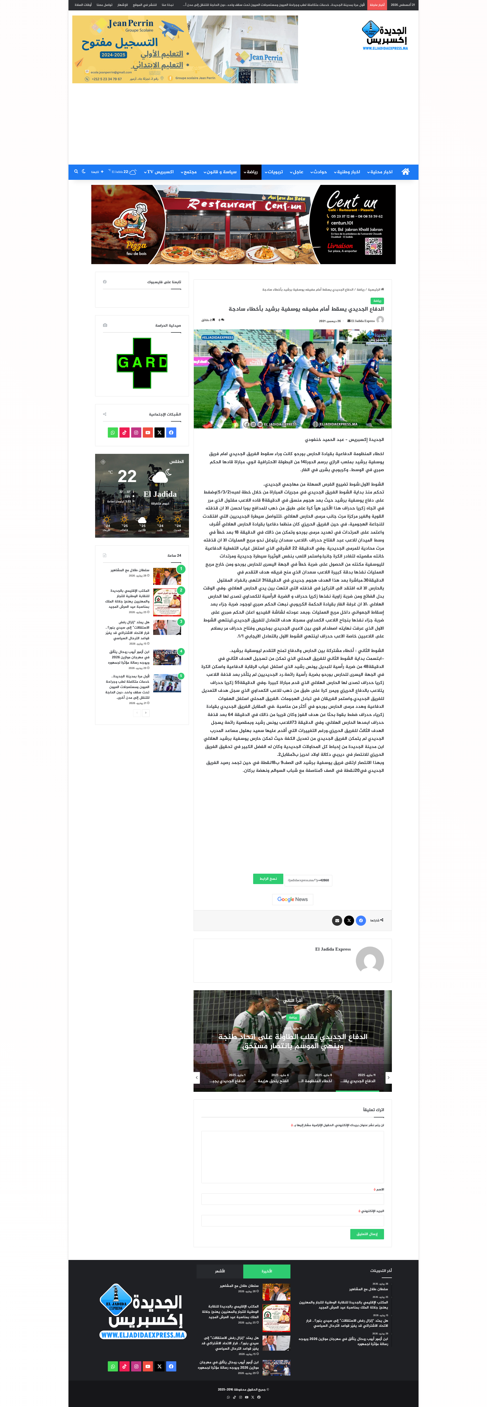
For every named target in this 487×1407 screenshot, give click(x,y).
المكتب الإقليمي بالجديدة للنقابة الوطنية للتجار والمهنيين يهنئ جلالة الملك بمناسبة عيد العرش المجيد (127, 599)
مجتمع (190, 172)
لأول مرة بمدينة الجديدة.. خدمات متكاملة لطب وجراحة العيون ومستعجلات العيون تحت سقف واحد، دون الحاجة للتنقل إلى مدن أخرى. (127, 687)
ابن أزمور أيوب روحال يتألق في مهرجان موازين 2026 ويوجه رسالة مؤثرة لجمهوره (128, 657)
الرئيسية (374, 290)
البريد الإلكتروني (371, 1211)
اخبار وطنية (348, 172)
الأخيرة (267, 1271)
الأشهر (220, 1271)
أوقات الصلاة (83, 5)
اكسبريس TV (160, 172)
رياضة (252, 172)
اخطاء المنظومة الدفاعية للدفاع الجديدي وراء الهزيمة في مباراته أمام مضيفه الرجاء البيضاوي (292, 1042)
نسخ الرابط (268, 879)
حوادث (320, 172)
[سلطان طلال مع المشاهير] (167, 576)
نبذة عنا (167, 5)
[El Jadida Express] (385, 36)
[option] (293, 1041)
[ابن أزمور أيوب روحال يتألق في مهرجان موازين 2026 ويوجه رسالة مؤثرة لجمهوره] (167, 657)
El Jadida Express (363, 321)
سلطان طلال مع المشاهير (130, 570)
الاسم (379, 1189)
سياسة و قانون (222, 172)
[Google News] (292, 899)
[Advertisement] (243, 126)
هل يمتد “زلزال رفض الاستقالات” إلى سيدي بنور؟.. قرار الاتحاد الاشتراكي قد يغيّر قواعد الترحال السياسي (127, 630)
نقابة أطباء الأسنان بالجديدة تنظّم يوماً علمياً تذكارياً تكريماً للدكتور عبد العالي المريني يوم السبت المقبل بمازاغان (285, 5)
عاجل (298, 172)
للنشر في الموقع (145, 5)
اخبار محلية (381, 172)
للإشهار (122, 5)
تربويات (275, 172)
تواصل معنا (104, 5)
